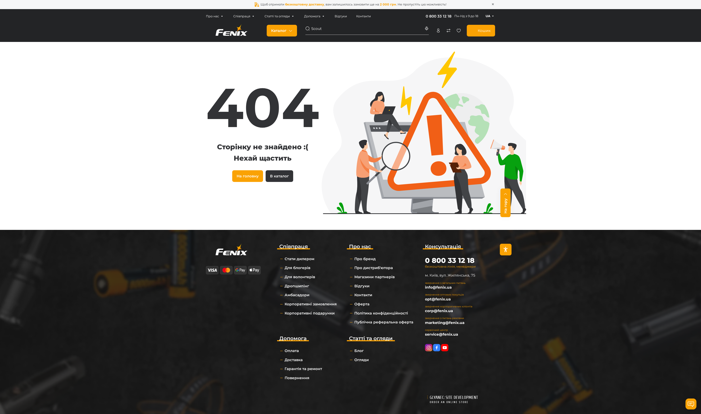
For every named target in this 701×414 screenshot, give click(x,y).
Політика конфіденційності (381, 313)
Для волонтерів (300, 277)
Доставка (294, 360)
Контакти (363, 16)
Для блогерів (297, 268)
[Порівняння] (448, 30)
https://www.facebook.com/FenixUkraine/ (436, 347)
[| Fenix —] (231, 30)
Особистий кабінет (438, 30)
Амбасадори (297, 295)
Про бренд (365, 259)
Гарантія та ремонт (303, 369)
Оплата (292, 351)
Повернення (297, 378)
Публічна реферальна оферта (383, 322)
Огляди (361, 360)
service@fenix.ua (441, 334)
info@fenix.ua (438, 287)
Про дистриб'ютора (373, 268)
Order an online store (449, 402)
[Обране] (459, 30)
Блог (359, 351)
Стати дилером (299, 259)
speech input (426, 28)
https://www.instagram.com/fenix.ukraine (428, 347)
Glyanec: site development (454, 397)
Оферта (361, 304)
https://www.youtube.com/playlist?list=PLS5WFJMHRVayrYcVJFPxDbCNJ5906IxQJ (444, 347)
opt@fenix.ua (438, 299)
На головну (248, 176)
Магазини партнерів (374, 277)
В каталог (279, 176)
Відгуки (341, 16)
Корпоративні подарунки (310, 313)
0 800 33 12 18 (438, 16)
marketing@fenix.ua (444, 322)
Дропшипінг (297, 286)
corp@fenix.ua (439, 311)
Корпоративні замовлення (311, 304)
